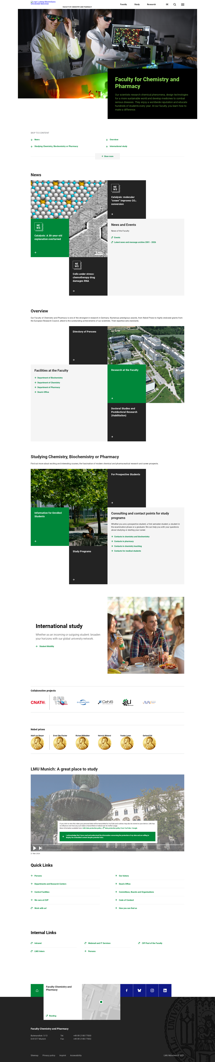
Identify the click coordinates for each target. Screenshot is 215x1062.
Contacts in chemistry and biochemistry (131, 536)
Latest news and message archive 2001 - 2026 (135, 242)
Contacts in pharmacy (124, 541)
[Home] (37, 990)
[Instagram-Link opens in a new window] (152, 990)
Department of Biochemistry (50, 378)
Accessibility (76, 1055)
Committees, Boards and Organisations (136, 892)
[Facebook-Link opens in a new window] (126, 990)
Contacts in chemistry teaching (128, 546)
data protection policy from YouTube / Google (121, 828)
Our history (124, 876)
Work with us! (40, 908)
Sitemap (34, 1055)
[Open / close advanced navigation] (182, 4)
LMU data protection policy (92, 828)
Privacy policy (49, 1055)
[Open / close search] (174, 4)
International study (118, 146)
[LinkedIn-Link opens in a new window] (165, 990)
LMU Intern (39, 951)
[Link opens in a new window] (82, 1002)
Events (117, 237)
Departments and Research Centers (50, 884)
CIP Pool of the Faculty (152, 943)
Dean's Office (43, 392)
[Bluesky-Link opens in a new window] (139, 990)
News (37, 139)
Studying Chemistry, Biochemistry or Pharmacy (56, 146)
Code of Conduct (126, 900)
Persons (38, 876)
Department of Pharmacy (48, 387)
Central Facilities (41, 892)
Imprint (62, 1055)
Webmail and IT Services (99, 943)
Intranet (38, 943)
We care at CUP (41, 900)
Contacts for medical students (127, 551)
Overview (114, 139)
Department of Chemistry (48, 382)
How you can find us (128, 908)
